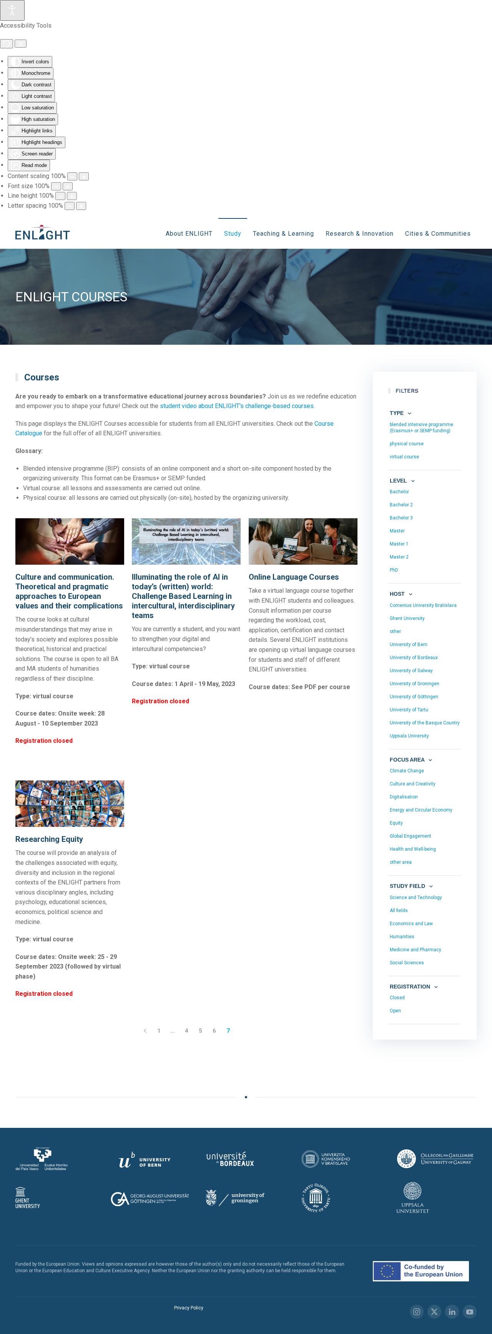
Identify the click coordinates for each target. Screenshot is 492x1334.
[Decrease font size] (56, 186)
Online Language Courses (294, 577)
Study (232, 233)
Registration (411, 987)
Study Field (408, 886)
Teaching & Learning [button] (283, 233)
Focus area (408, 760)
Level (399, 481)
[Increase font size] (68, 186)
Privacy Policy (188, 1308)
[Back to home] (45, 233)
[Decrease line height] (60, 196)
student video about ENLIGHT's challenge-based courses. (237, 406)
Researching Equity (49, 839)
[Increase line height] (72, 196)
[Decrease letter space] (70, 206)
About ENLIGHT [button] (189, 233)
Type (397, 413)
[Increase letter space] (81, 206)
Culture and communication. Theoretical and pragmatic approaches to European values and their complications (69, 591)
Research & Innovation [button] (360, 233)
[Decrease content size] (72, 176)
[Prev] (145, 1031)
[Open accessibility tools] (12, 10)
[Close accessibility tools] (21, 44)
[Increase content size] (84, 176)
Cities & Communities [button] (438, 233)
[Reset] (6, 43)
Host (398, 594)
